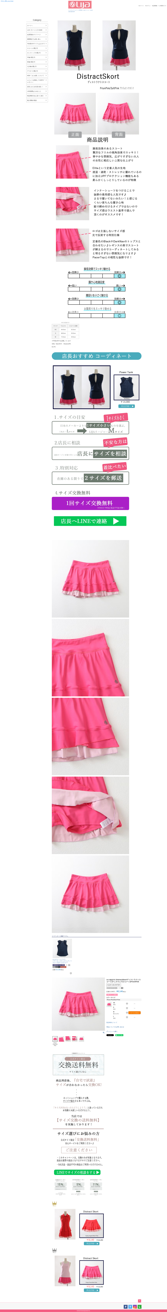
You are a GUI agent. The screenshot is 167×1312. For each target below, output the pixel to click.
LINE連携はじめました (34, 91)
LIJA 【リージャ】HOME (34, 30)
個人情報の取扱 (32, 100)
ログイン (148, 5)
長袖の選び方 (31, 62)
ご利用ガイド (162, 5)
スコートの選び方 (32, 48)
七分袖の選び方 (32, 66)
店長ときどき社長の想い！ (35, 86)
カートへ (141, 5)
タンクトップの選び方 (34, 53)
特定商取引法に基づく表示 (35, 96)
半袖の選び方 (31, 57)
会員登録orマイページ (34, 34)
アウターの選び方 (32, 71)
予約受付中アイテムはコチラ (36, 43)
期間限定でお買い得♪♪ (34, 39)
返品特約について (111, 1022)
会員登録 (155, 5)
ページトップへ (139, 1301)
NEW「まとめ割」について (35, 75)
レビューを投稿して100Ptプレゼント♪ (35, 81)
